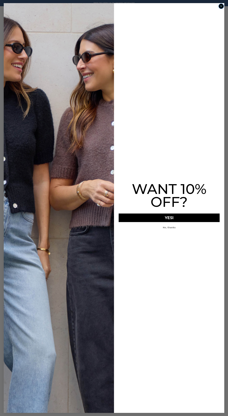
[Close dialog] (221, 6)
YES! (169, 217)
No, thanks (169, 227)
